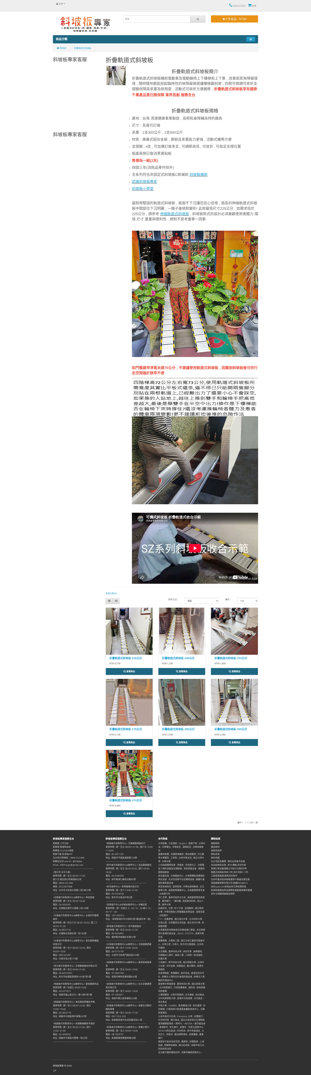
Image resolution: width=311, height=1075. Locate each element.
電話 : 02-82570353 (62, 973)
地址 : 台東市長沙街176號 (65, 958)
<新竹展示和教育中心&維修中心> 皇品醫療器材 (128, 864)
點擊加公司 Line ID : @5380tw (67, 861)
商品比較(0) (111, 593)
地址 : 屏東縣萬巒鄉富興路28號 (121, 1037)
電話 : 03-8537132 (62, 929)
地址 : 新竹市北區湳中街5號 (119, 897)
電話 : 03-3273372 (62, 991)
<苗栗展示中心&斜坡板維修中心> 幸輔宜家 (126, 904)
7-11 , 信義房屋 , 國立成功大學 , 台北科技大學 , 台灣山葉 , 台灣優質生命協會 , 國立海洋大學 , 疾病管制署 (181, 922)
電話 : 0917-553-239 (116, 1016)
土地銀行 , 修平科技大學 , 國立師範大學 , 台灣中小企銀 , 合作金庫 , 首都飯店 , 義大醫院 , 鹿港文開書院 (181, 966)
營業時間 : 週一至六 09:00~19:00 (122, 991)
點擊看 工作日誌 (61, 843)
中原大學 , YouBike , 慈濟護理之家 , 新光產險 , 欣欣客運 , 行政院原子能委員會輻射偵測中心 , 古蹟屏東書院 (181, 1009)
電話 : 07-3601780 (115, 973)
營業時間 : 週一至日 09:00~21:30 (122, 929)
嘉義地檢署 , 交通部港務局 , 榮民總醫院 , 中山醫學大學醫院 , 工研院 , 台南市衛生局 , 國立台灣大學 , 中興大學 (181, 858)
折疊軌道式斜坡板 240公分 (178, 658)
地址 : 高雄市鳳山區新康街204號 (121, 998)
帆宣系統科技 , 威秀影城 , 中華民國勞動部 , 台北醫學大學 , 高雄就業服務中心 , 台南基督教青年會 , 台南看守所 (181, 890)
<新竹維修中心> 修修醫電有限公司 (122, 886)
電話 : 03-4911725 (115, 854)
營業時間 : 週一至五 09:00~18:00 (122, 969)
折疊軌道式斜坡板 (82, 48)
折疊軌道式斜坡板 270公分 (125, 729)
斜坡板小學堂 (143, 188)
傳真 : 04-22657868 (62, 886)
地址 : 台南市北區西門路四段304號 (122, 955)
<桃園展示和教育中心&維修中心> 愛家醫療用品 (76, 983)
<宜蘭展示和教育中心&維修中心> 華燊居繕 (73, 897)
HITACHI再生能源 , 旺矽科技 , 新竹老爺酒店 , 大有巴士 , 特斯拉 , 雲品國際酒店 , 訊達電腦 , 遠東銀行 (181, 1034)
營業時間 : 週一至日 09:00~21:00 (69, 969)
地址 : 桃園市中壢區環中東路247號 (69, 1016)
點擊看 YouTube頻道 (63, 850)
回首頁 (62, 48)
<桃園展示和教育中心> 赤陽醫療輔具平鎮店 (74, 1023)
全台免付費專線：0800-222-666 (68, 857)
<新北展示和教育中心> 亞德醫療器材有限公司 (75, 965)
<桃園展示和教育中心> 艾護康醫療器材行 (125, 843)
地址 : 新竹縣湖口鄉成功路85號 (121, 879)
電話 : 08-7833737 (115, 1034)
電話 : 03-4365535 (62, 1034)
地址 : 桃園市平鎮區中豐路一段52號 (70, 1037)
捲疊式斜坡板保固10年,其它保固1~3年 (229, 872)
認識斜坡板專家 (144, 181)
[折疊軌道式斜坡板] (195, 293)
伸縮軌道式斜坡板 (174, 214)
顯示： (228, 599)
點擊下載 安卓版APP (63, 854)
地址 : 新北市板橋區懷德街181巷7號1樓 (72, 976)
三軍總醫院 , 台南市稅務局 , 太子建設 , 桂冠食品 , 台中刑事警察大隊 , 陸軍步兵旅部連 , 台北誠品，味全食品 (181, 998)
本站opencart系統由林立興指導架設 (228, 886)
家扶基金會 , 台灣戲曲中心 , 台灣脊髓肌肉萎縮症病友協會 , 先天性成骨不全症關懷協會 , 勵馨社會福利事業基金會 (181, 879)
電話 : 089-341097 (62, 955)
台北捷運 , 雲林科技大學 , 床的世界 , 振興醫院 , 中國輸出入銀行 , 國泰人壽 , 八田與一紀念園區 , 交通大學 (181, 955)
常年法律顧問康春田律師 (223, 893)
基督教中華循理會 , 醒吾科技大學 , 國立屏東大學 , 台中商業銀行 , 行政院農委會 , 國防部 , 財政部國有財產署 (181, 987)
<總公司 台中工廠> (62, 872)
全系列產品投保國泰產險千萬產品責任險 (230, 879)
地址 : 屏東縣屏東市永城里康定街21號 (124, 1019)
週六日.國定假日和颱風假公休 (67, 879)
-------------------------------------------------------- (73, 868)
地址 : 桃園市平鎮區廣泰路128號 (121, 857)
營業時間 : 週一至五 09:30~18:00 (69, 901)
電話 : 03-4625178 (62, 1012)
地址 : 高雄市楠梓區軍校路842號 (121, 976)
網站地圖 (215, 857)
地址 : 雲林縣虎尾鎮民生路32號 (121, 937)
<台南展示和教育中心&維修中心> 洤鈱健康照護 (128, 944)
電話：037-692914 (115, 915)
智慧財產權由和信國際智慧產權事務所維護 (231, 890)
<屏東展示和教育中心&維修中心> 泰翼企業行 (127, 1027)
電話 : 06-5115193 (115, 951)
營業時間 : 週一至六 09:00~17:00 (122, 1012)
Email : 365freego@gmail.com (68, 864)
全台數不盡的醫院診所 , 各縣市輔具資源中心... (180, 1052)
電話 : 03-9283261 (62, 904)
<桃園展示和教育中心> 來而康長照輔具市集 (74, 1001)
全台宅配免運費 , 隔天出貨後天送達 (228, 861)
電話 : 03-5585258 (115, 875)
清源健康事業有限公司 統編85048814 (229, 883)
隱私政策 (215, 854)
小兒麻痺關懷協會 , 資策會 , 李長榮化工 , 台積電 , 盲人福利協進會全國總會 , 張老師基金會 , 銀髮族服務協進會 (181, 868)
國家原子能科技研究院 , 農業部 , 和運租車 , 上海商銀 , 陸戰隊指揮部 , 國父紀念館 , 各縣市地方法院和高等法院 (181, 1045)
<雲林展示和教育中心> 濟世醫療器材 (123, 926)
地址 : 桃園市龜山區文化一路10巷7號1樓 (72, 994)
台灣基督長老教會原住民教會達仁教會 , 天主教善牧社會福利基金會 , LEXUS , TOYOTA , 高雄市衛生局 (181, 933)
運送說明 (215, 846)
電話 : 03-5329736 (115, 893)
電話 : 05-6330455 (115, 933)
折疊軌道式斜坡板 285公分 (178, 729)
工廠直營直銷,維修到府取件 (224, 875)
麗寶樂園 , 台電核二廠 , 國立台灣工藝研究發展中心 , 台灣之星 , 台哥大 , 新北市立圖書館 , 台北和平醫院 (181, 944)
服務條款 (215, 843)
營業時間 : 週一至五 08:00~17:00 (69, 875)
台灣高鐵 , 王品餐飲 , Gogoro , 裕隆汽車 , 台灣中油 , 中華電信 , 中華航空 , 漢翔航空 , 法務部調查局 (181, 847)
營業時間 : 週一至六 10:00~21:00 (122, 890)
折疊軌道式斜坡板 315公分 (125, 800)
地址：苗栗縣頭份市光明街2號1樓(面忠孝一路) (128, 919)
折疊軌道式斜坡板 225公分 (125, 658)
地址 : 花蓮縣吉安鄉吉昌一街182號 (69, 933)
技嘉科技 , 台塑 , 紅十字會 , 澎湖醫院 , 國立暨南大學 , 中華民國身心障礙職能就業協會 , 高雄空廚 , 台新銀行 (181, 912)
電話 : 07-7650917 (115, 994)
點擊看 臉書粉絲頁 (62, 846)
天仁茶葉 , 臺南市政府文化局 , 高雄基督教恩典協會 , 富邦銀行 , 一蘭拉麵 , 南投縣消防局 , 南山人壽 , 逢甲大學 (181, 901)
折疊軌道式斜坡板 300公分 (231, 729)
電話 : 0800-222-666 (63, 883)
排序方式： (173, 599)
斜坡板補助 (199, 175)
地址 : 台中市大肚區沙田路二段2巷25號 (72, 890)
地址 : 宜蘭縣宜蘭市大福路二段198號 (71, 908)
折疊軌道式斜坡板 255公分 (231, 658)
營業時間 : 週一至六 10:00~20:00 (122, 947)
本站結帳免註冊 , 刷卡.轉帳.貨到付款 (228, 864)
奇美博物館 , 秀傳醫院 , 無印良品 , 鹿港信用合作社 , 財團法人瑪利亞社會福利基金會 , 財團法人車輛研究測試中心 (181, 977)
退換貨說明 (216, 850)
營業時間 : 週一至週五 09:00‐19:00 (69, 987)
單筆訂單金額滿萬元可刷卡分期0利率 (229, 868)
